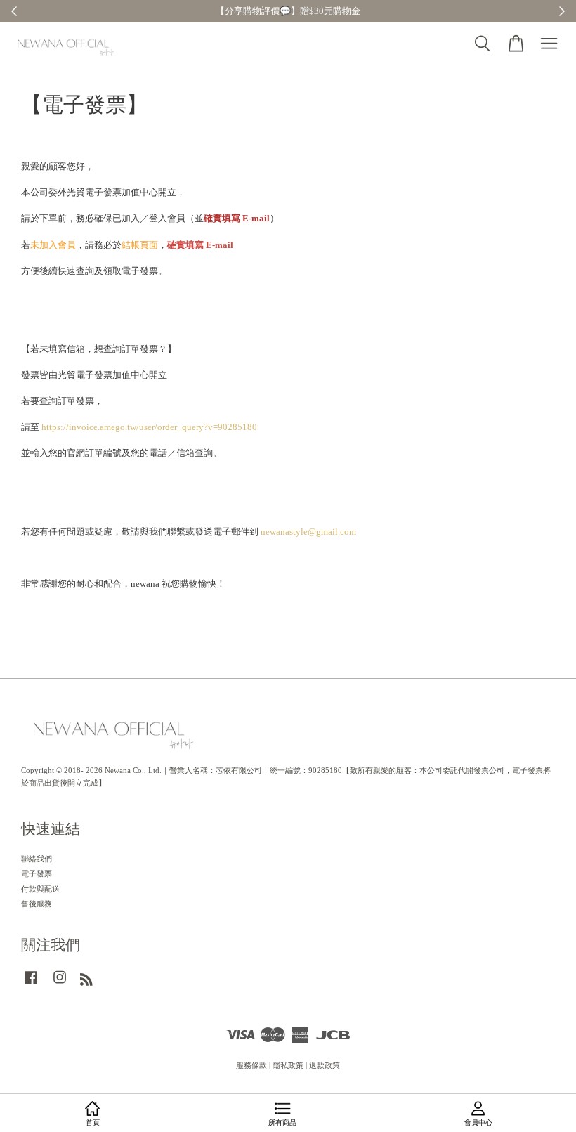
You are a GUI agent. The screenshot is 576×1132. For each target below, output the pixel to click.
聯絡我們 (36, 858)
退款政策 (324, 1065)
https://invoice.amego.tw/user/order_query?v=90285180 (149, 427)
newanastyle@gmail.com (308, 531)
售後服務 (36, 903)
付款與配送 (40, 889)
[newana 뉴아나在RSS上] (86, 982)
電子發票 (36, 873)
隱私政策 (288, 1065)
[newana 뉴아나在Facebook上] (31, 984)
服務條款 (251, 1065)
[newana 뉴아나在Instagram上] (60, 984)
